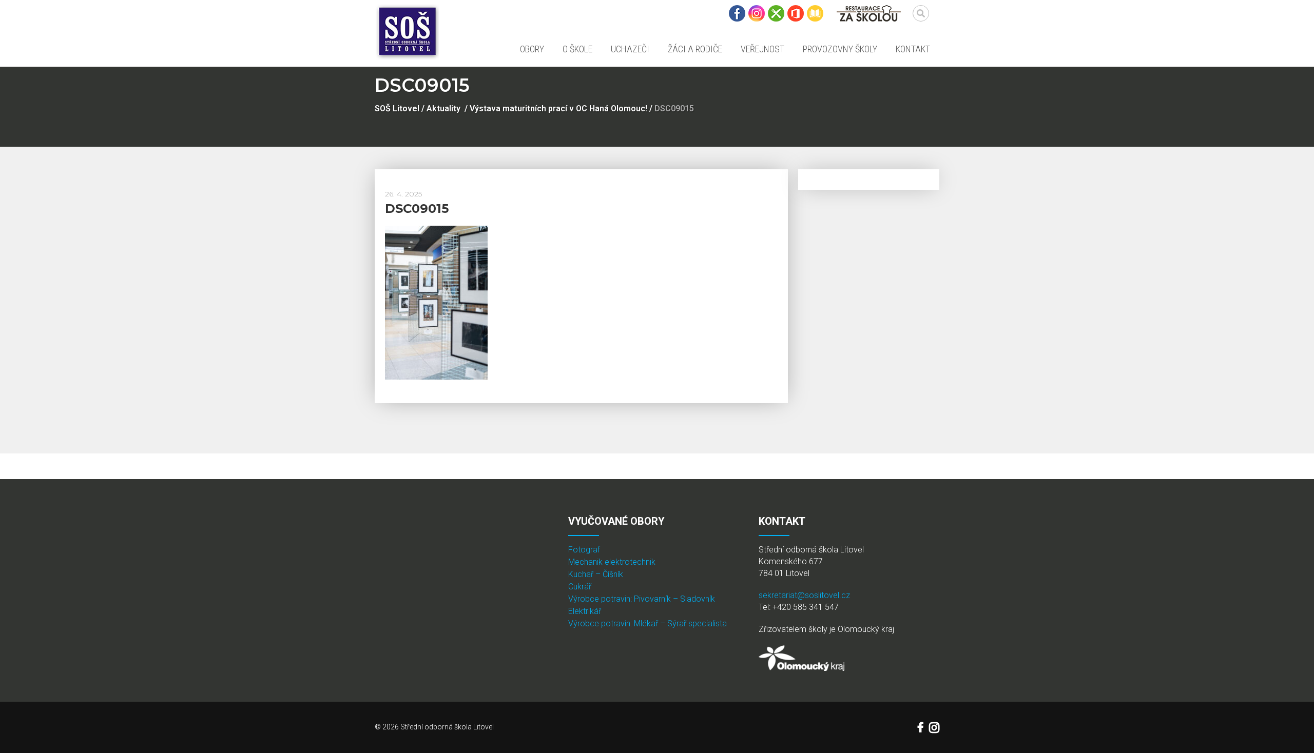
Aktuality (443, 108)
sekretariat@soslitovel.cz (804, 595)
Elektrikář (584, 611)
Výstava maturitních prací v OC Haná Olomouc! (558, 108)
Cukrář (579, 586)
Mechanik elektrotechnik (611, 562)
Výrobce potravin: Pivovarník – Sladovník (641, 599)
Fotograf (584, 549)
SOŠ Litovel (397, 108)
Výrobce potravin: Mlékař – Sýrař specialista (647, 623)
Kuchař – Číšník (595, 574)
